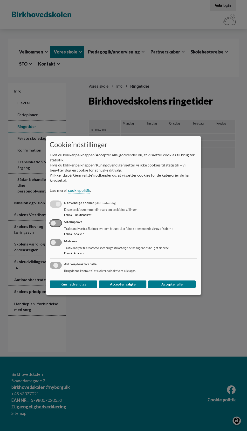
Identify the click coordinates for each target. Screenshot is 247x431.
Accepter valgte (123, 284)
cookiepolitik (79, 190)
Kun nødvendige (73, 284)
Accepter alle (172, 284)
